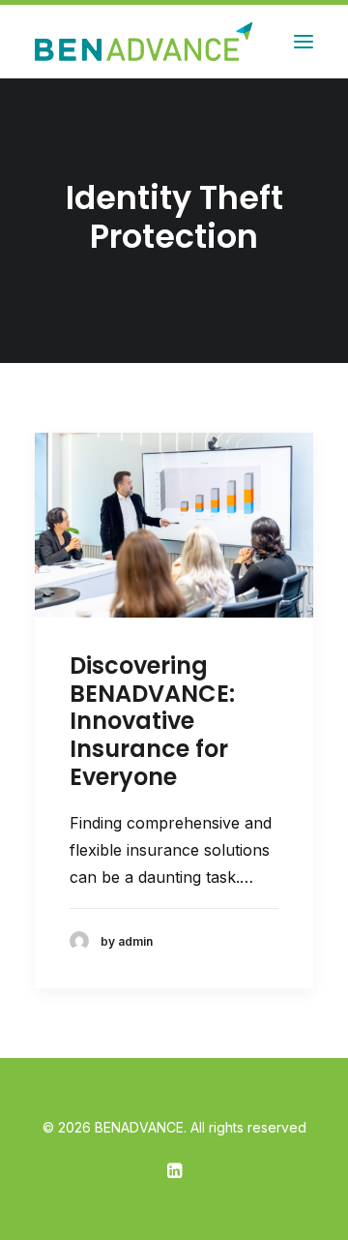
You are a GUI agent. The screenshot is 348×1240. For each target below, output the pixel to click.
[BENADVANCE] (146, 41)
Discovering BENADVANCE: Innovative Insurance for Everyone (152, 721)
